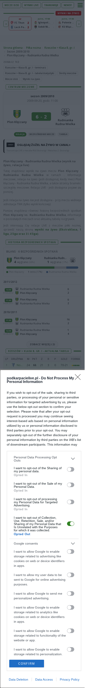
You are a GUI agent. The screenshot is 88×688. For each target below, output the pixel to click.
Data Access (44, 679)
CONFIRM (26, 663)
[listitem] (44, 459)
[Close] (79, 378)
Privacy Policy (69, 679)
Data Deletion (18, 679)
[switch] (70, 469)
